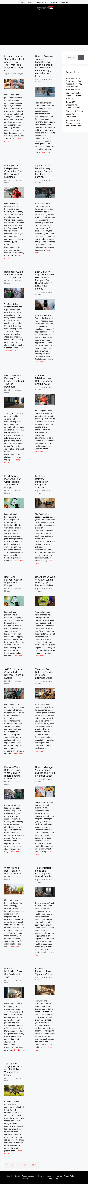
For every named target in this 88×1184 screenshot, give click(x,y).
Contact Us (57, 1176)
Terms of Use (53, 1178)
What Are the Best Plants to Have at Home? (12, 870)
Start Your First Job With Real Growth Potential (74, 96)
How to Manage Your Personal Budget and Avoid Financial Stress (45, 771)
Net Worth (64, 2)
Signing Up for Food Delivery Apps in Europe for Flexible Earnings (43, 171)
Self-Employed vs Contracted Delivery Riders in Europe (14, 673)
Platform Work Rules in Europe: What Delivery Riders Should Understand (13, 773)
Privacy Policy (69, 1176)
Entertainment (41, 2)
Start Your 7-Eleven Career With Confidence (74, 114)
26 (26, 1165)
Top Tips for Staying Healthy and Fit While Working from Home (13, 1069)
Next (34, 1165)
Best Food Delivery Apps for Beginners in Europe (13, 581)
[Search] (81, 57)
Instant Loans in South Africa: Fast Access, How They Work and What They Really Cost (14, 63)
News (30, 2)
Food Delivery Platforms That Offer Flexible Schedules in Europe (12, 482)
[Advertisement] (44, 30)
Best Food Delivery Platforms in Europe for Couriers (41, 482)
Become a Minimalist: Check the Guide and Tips (14, 972)
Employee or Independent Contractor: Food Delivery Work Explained (13, 171)
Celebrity (54, 2)
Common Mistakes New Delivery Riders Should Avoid (43, 379)
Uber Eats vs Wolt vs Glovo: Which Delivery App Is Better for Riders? (45, 581)
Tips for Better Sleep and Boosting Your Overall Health (43, 872)
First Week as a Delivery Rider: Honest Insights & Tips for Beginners (14, 381)
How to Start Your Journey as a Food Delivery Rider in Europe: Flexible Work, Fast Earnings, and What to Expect (45, 66)
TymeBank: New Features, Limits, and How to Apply (73, 123)
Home (22, 2)
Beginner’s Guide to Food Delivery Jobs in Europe (13, 274)
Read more (45, 152)
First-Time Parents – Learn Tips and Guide (43, 971)
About (49, 1176)
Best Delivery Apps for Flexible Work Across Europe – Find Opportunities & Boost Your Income (44, 280)
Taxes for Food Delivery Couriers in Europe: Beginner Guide (44, 673)
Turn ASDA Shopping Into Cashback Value (73, 105)
